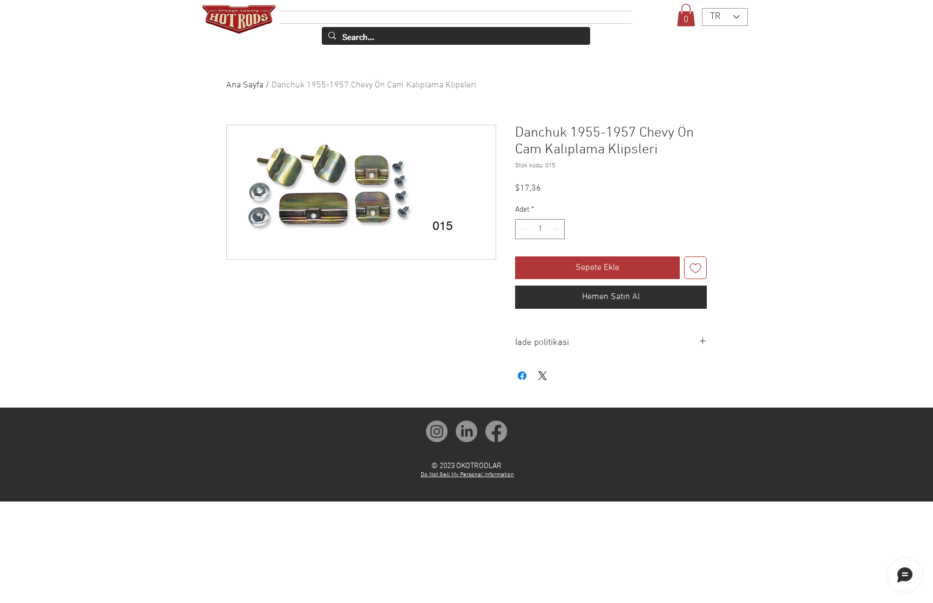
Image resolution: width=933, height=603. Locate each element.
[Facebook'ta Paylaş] (522, 375)
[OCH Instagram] (437, 431)
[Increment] (556, 229)
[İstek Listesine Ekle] (695, 267)
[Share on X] (542, 375)
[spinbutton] (540, 229)
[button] (686, 15)
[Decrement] (523, 229)
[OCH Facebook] (496, 431)
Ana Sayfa (244, 85)
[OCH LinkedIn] (466, 431)
